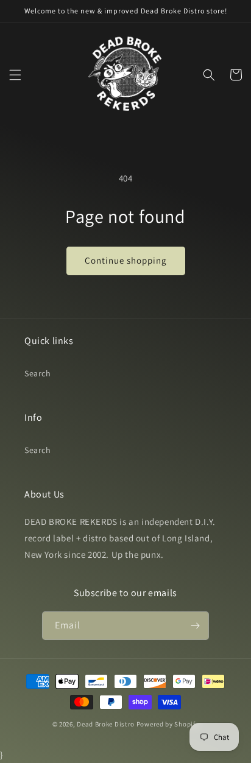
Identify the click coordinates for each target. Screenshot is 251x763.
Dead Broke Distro (106, 724)
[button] (15, 75)
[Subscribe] (195, 625)
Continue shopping (126, 260)
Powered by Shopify (167, 724)
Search (37, 373)
